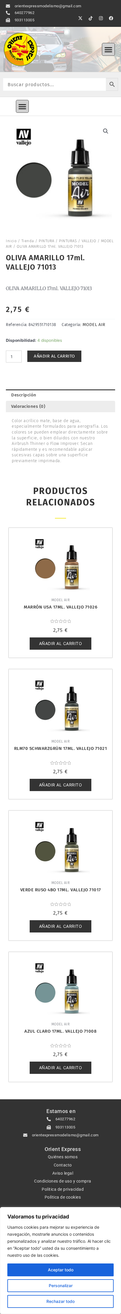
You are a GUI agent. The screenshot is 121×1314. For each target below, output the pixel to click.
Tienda (27, 241)
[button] (108, 49)
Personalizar (61, 1285)
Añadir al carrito (54, 356)
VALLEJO (89, 241)
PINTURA (46, 241)
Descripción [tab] (23, 395)
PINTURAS (68, 241)
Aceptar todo (60, 1269)
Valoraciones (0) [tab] (28, 406)
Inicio (11, 241)
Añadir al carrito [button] (60, 643)
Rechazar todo (60, 1301)
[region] (60, 1260)
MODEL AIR (94, 324)
